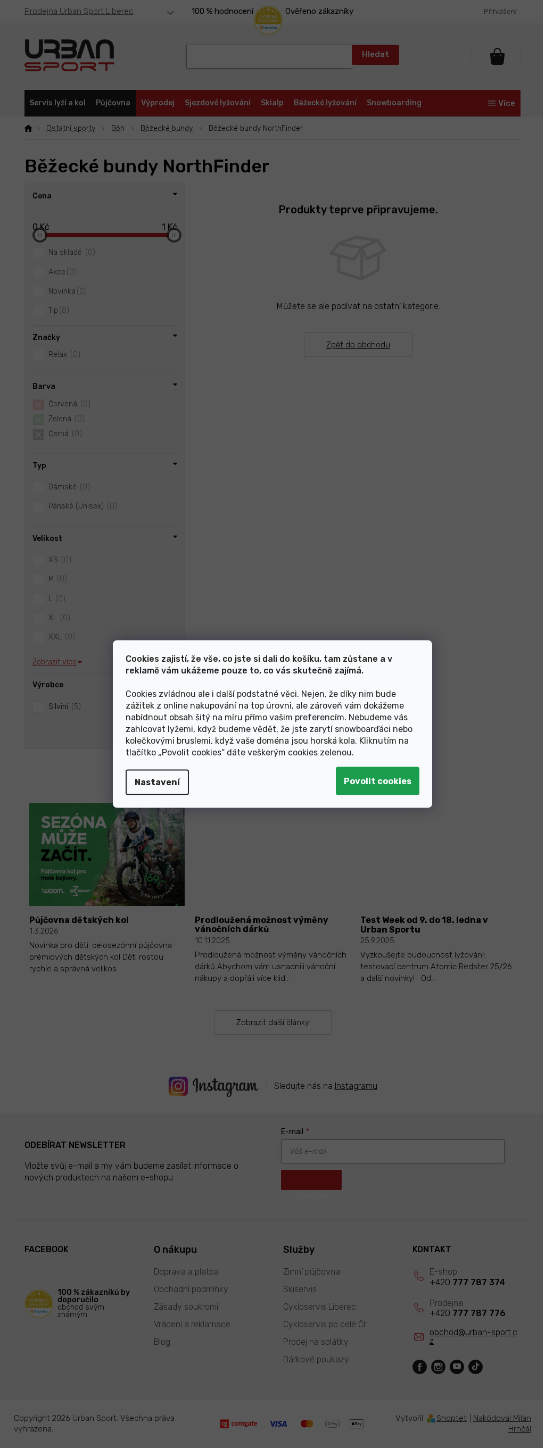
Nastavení (153, 782)
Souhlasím (374, 781)
